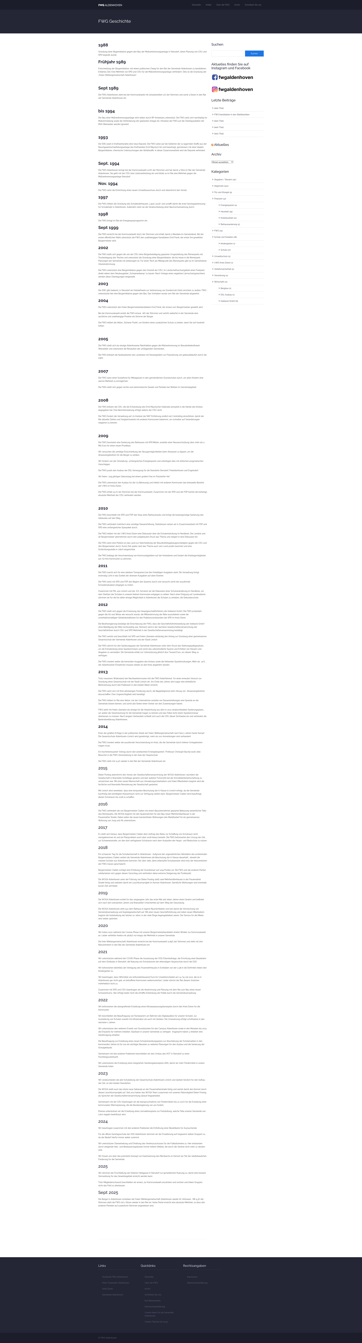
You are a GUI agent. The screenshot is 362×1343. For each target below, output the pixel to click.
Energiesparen (227, 205)
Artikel (208, 5)
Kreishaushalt (227, 218)
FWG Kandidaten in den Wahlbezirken (231, 114)
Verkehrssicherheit (222, 269)
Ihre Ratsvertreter (153, 1301)
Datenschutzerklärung (155, 1306)
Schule (224, 250)
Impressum (192, 1277)
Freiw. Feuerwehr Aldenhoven (115, 1283)
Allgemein (219, 186)
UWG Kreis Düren (222, 263)
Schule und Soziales (223, 237)
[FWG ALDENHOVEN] (110, 4)
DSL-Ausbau (226, 295)
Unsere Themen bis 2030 (156, 1322)
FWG (216, 231)
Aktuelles (221, 145)
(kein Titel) (219, 108)
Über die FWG (223, 5)
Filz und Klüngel (221, 192)
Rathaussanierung (229, 224)
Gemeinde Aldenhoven (112, 1295)
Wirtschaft (219, 282)
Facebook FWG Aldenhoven (115, 1277)
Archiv (237, 5)
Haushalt (225, 211)
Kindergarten (227, 243)
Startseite (196, 5)
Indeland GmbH (228, 301)
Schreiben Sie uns (253, 5)
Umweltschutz (221, 256)
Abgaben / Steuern (223, 179)
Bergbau (225, 288)
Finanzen (218, 199)
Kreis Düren (107, 1289)
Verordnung (219, 275)
